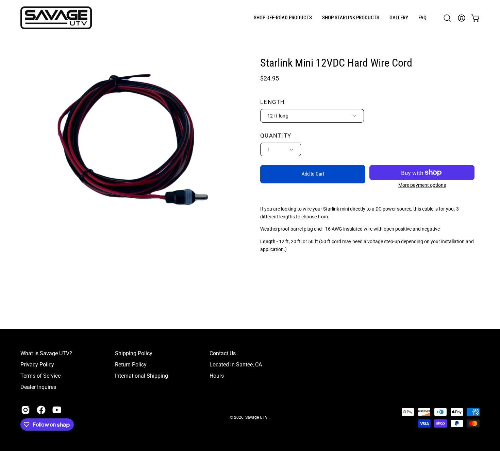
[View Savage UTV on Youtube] (57, 410)
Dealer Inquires (38, 387)
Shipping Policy (133, 353)
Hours (217, 376)
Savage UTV (257, 417)
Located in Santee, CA (236, 364)
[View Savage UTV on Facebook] (41, 410)
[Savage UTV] (56, 18)
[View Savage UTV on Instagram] (25, 410)
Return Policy (131, 364)
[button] (283, 18)
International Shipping (141, 376)
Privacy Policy (37, 364)
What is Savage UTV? (46, 353)
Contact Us (223, 353)
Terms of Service (40, 376)
